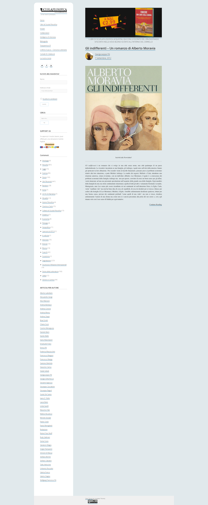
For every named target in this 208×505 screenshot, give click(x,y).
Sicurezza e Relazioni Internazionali (54, 265)
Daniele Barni (44, 332)
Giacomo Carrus (45, 367)
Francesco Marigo (46, 359)
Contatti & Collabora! (47, 54)
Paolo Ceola (44, 422)
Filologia (45, 223)
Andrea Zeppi (45, 316)
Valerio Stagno (45, 476)
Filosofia (45, 165)
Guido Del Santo (46, 394)
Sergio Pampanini (46, 449)
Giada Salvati (44, 371)
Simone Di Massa (46, 453)
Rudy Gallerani (45, 437)
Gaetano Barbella (46, 363)
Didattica (45, 215)
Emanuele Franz (45, 344)
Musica (44, 248)
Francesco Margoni (46, 355)
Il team (42, 29)
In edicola (45, 235)
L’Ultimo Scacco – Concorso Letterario (53, 50)
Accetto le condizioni (50, 99)
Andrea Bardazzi (46, 305)
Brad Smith (44, 320)
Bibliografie (44, 41)
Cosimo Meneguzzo (47, 328)
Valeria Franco (45, 472)
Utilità (44, 276)
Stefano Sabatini (46, 461)
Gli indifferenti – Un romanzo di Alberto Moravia (120, 48)
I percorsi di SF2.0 (48, 231)
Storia (44, 177)
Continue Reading (155, 204)
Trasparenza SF (45, 46)
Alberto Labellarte (46, 293)
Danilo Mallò (44, 336)
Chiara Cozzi (44, 324)
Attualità (45, 198)
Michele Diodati (45, 418)
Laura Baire (44, 402)
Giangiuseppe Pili (46, 375)
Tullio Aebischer (45, 465)
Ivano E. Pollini (45, 398)
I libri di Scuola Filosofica (48, 24)
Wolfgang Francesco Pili (48, 480)
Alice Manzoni (45, 301)
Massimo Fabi (45, 410)
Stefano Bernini (45, 457)
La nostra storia (45, 58)
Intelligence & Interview (48, 37)
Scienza (45, 173)
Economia (45, 219)
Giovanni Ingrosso (46, 383)
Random (45, 186)
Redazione (43, 429)
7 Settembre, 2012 (103, 58)
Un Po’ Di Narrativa (48, 194)
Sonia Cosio (44, 441)
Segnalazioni (46, 260)
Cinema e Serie (47, 206)
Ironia (44, 190)
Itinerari (44, 244)
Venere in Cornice (48, 280)
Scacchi (44, 252)
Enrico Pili (43, 348)
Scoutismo (46, 256)
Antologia (45, 161)
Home (42, 20)
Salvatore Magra (45, 445)
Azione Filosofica (48, 202)
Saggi (44, 169)
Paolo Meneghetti (46, 425)
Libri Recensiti (47, 181)
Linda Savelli (44, 406)
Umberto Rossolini (46, 468)
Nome (42, 79)
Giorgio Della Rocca (47, 379)
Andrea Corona (45, 309)
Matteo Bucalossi (46, 414)
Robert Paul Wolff (46, 433)
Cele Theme (89, 498)
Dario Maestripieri (46, 340)
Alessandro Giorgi (46, 297)
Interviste (45, 240)
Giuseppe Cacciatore (47, 386)
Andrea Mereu (45, 312)
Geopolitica (46, 227)
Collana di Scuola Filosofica (51, 211)
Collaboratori (44, 33)
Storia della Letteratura (50, 271)
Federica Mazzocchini (47, 351)
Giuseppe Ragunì (46, 390)
